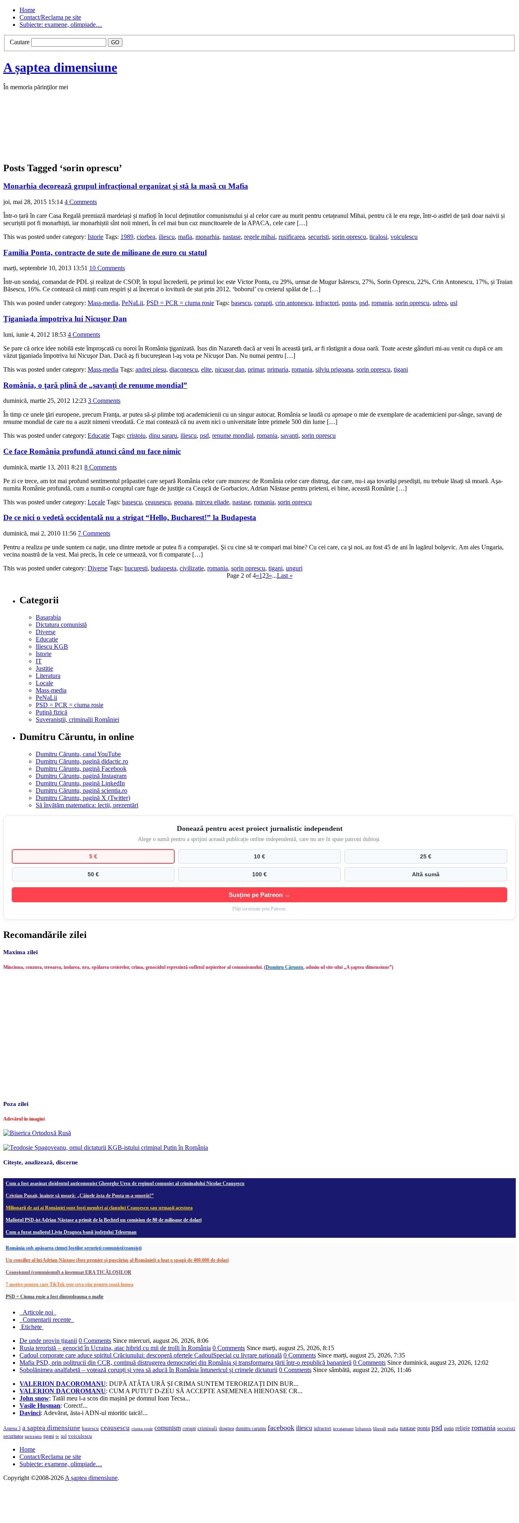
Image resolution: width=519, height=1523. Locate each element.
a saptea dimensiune (51, 1428)
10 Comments (107, 268)
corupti (263, 302)
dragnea (226, 1428)
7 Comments (94, 533)
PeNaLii (132, 302)
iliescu (167, 236)
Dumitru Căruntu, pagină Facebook (81, 768)
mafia (185, 236)
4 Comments (80, 201)
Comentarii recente (46, 1319)
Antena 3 (12, 1428)
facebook (281, 1428)
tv (57, 1436)
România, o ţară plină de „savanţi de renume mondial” (95, 385)
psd (363, 302)
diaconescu (183, 369)
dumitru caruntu (251, 1428)
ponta (349, 302)
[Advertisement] (125, 134)
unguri (294, 568)
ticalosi (378, 236)
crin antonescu (293, 302)
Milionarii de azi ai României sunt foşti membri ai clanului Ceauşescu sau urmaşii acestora (99, 1208)
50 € (93, 874)
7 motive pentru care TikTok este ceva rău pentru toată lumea (69, 1284)
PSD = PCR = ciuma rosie (180, 302)
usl (453, 302)
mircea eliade (212, 502)
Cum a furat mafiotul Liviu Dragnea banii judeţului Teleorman (71, 1232)
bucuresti (136, 568)
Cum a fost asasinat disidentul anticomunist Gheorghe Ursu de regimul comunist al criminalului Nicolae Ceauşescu (125, 1183)
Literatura (48, 675)
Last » (285, 575)
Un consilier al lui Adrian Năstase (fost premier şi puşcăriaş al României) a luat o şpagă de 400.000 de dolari (117, 1260)
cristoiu (136, 435)
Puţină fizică (51, 712)
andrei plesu (150, 369)
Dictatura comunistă (61, 624)
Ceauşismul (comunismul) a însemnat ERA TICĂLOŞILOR (68, 1272)
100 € (259, 874)
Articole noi (37, 1312)
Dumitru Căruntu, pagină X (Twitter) (83, 797)
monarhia (207, 236)
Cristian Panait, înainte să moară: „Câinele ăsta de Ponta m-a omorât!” (80, 1195)
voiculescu (404, 236)
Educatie (99, 435)
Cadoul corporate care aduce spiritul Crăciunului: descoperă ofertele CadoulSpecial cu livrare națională (150, 1355)
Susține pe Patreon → (259, 894)
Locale (96, 502)
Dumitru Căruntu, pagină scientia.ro (81, 790)
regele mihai (259, 236)
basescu (241, 302)
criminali (207, 1428)
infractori (327, 302)
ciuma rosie (142, 1428)
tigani (401, 369)
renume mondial (232, 435)
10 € (259, 856)
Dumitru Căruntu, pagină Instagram (81, 775)
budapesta (163, 568)
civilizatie (192, 568)
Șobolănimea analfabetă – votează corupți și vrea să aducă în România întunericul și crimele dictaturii (148, 1369)
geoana (183, 502)
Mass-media (103, 302)
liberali (379, 1428)
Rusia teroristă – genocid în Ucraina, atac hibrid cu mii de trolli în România (115, 1347)
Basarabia (48, 617)
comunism (167, 1427)
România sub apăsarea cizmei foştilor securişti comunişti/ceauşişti (74, 1248)
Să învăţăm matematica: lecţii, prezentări (87, 805)
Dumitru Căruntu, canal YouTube (78, 754)
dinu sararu (163, 435)
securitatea (13, 1436)
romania (381, 302)
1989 (126, 236)
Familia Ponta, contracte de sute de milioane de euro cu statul (105, 252)
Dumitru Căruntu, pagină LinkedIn (80, 783)
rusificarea (292, 236)
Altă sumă (426, 874)
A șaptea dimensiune (60, 67)
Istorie (95, 236)
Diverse (97, 568)
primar (256, 369)
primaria (277, 369)
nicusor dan (229, 369)
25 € (425, 856)
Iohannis (363, 1428)
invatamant (343, 1428)
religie (462, 1428)
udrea (440, 302)
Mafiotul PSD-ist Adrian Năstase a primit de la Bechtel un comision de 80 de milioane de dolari (104, 1220)
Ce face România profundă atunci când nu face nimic (92, 451)
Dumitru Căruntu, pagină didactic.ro (82, 761)
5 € (93, 856)
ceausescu (158, 502)
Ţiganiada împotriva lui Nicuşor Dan (65, 318)
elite (206, 369)
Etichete (31, 1326)
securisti (318, 236)
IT (39, 661)
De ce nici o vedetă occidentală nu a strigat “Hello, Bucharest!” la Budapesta (129, 517)
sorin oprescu (349, 236)
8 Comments (100, 467)
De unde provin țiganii (48, 1340)
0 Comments (95, 1340)
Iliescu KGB (52, 646)
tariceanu (33, 1436)
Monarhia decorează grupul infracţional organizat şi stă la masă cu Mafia (125, 186)
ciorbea (146, 236)
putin (449, 1428)
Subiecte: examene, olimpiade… (60, 24)
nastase (232, 236)
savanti (289, 435)
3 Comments (104, 400)
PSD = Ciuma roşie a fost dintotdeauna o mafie (54, 1296)
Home (27, 9)
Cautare (20, 42)
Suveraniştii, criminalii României (77, 719)
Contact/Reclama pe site (50, 17)
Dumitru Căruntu (284, 967)
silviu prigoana (334, 369)
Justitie (44, 668)
